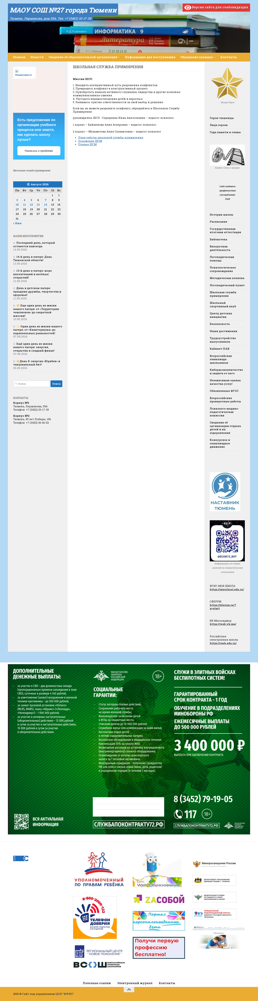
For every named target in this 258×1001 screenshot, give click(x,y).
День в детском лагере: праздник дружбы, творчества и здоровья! (37, 291)
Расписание (218, 221)
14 (45, 204)
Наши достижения (223, 331)
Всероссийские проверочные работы (225, 399)
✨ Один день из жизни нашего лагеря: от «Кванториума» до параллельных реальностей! (37, 330)
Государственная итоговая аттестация (225, 230)
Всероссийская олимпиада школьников (221, 359)
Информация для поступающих (150, 57)
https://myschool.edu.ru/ (227, 589)
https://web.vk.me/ (223, 624)
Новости (37, 57)
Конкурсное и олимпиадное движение (220, 443)
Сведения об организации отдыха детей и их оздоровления (225, 428)
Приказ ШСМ (87, 144)
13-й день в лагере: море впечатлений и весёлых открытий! (32, 274)
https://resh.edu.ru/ (223, 643)
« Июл (17, 223)
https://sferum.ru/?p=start (223, 606)
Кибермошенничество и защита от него (226, 371)
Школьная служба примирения (223, 293)
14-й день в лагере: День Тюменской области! (32, 258)
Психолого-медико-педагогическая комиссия (224, 412)
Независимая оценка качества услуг (225, 382)
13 (38, 204)
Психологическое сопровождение (223, 269)
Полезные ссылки (97, 983)
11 (24, 204)
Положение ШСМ (90, 141)
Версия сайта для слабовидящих (219, 7)
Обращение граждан (196, 57)
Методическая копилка (227, 278)
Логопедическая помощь (222, 258)
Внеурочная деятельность (220, 248)
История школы (221, 214)
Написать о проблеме (39, 150)
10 (17, 204)
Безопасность (220, 324)
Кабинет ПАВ (219, 348)
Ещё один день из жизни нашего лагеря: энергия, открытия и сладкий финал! (33, 347)
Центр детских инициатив (221, 315)
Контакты (228, 57)
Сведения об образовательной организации (83, 57)
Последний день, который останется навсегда (34, 244)
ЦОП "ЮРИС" (64, 994)
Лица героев (219, 125)
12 (31, 204)
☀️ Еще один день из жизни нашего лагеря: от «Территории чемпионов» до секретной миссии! (36, 311)
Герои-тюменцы (222, 118)
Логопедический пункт (227, 285)
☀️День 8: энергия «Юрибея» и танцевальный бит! (36, 362)
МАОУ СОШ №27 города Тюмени (63, 9)
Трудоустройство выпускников (223, 339)
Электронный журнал (135, 983)
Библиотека (218, 239)
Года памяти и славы (225, 132)
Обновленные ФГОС (224, 391)
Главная (19, 57)
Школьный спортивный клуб (223, 304)
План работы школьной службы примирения (110, 137)
